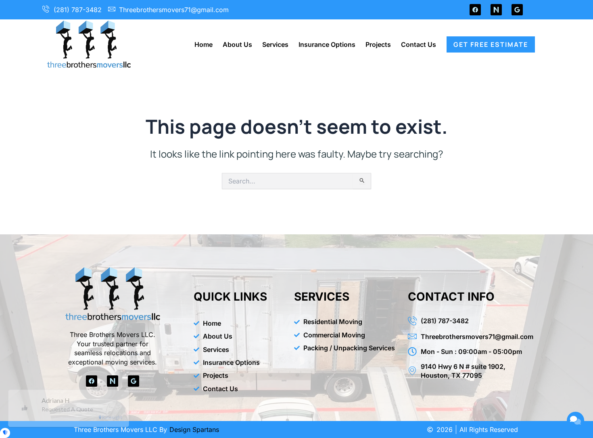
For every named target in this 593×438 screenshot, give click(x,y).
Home (203, 44)
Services (275, 44)
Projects (378, 44)
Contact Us (418, 44)
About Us (237, 44)
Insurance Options (327, 44)
